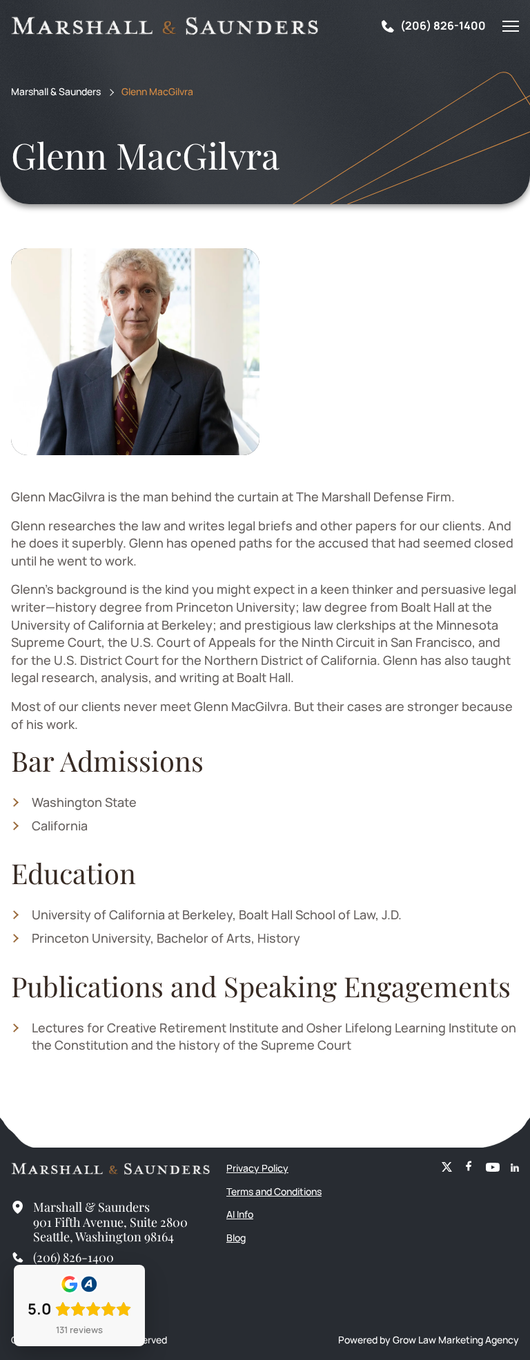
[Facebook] (469, 1168)
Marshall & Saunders (56, 92)
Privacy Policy (257, 1167)
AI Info (239, 1214)
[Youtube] (493, 1168)
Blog (236, 1237)
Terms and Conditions (274, 1191)
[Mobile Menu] (510, 26)
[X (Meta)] (447, 1168)
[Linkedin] (515, 1168)
